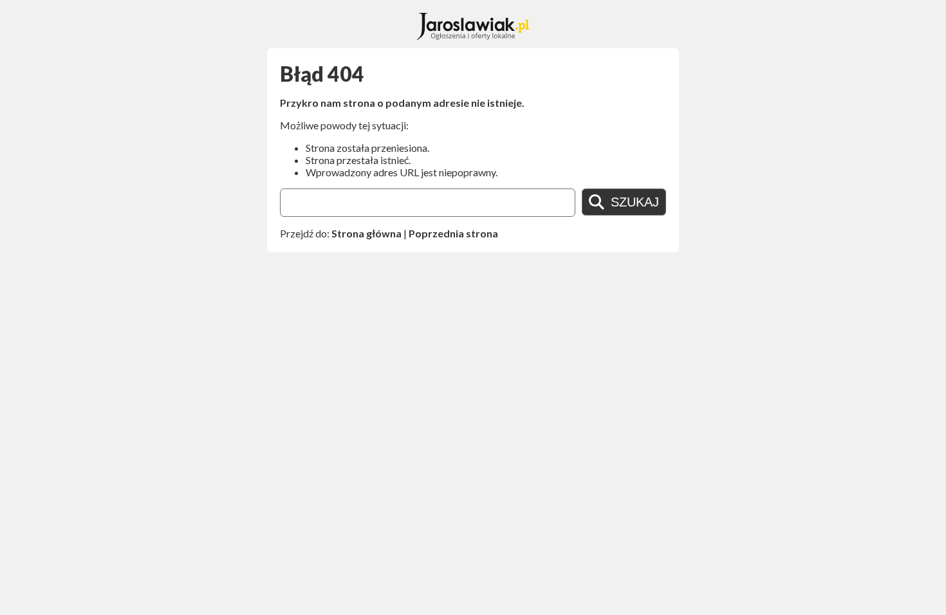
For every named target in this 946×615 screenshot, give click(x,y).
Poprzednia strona (453, 233)
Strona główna (366, 233)
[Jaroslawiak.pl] (473, 36)
